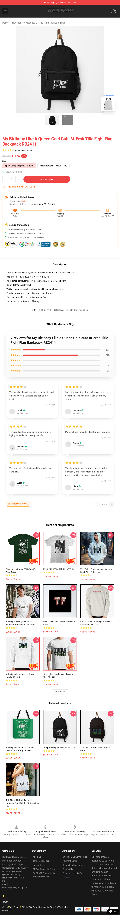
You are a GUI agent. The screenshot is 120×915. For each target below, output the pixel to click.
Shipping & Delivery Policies (75, 857)
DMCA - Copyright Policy (44, 869)
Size (4, 161)
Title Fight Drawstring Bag (51, 22)
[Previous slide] (7, 69)
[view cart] (114, 11)
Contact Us (68, 869)
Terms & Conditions (41, 861)
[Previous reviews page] (97, 504)
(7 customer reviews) (24, 150)
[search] (110, 11)
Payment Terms (70, 861)
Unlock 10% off (5, 902)
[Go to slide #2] (68, 120)
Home (5, 22)
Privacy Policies (40, 865)
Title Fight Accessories (23, 22)
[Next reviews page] (111, 504)
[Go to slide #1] (52, 120)
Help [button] (114, 911)
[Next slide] (113, 69)
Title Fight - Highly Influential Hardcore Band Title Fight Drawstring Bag (23, 803)
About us (37, 857)
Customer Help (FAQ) (72, 873)
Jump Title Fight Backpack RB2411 (59, 747)
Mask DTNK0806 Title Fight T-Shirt (58, 569)
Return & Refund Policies (74, 865)
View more (60, 692)
